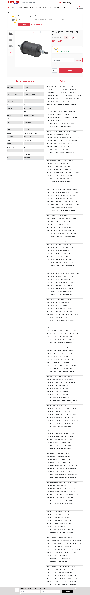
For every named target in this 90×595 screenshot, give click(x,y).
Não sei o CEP (73, 56)
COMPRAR (70, 70)
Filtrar (24, 24)
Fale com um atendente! (66, 51)
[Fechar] (75, 588)
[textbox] (39, 20)
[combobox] (39, 20)
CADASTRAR (67, 591)
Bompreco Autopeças (13, 3)
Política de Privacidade (41, 594)
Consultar (78, 60)
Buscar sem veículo (36, 24)
